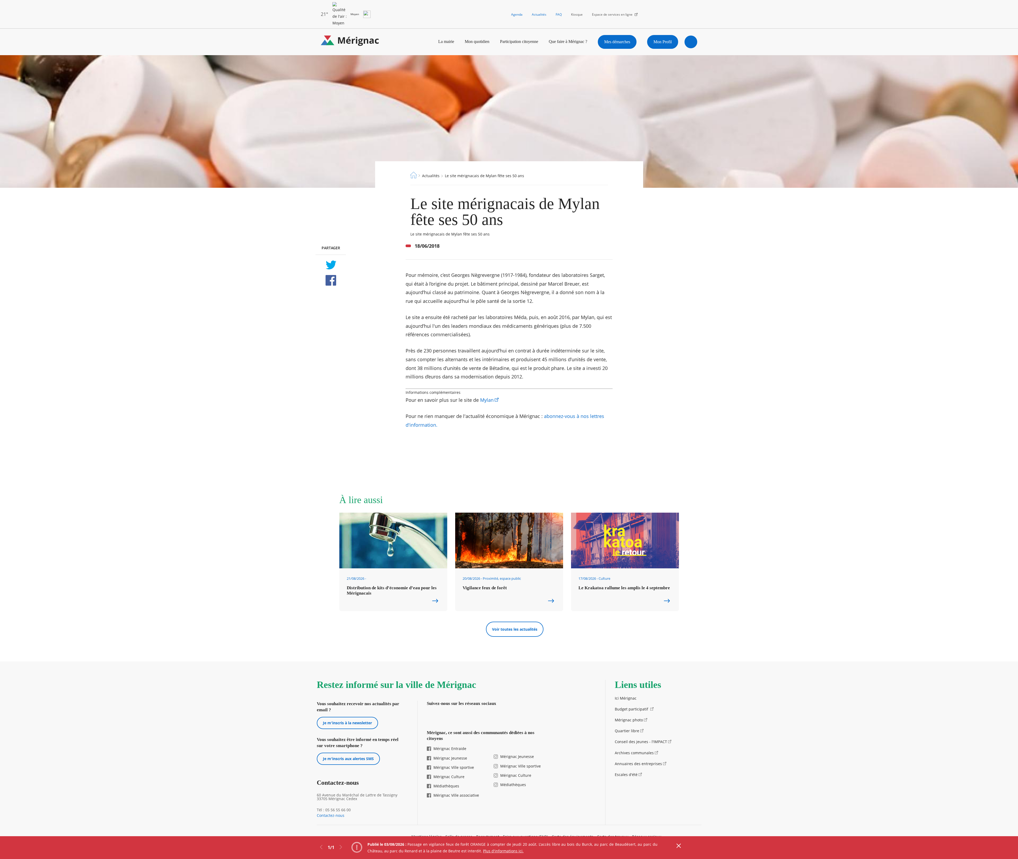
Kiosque (577, 14)
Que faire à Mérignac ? (568, 41)
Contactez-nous (330, 815)
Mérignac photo (629, 719)
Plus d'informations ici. (503, 850)
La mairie (446, 41)
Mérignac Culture (448, 776)
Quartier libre (627, 730)
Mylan (487, 400)
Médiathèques (446, 785)
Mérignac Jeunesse (450, 758)
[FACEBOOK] (330, 280)
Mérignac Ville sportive (453, 767)
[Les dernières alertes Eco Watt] (367, 14)
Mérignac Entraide (449, 748)
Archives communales (634, 752)
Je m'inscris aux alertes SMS (348, 758)
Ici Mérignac (626, 698)
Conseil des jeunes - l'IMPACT (641, 741)
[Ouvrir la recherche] (690, 42)
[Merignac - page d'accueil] (350, 42)
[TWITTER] (330, 265)
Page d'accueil (413, 175)
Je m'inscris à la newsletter (347, 722)
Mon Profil (662, 42)
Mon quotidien (477, 41)
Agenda (517, 14)
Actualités (539, 14)
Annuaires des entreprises (638, 763)
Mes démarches (617, 42)
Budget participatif (632, 709)
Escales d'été (626, 774)
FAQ (559, 14)
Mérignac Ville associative (456, 795)
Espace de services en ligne (612, 14)
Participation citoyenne (519, 41)
